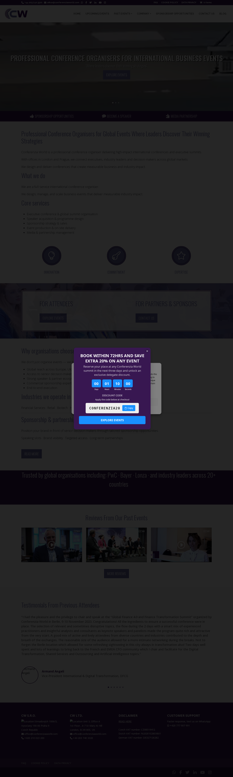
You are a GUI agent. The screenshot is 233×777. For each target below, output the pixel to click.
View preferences (138, 402)
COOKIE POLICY (108, 409)
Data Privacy (124, 409)
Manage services (85, 392)
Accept (95, 402)
